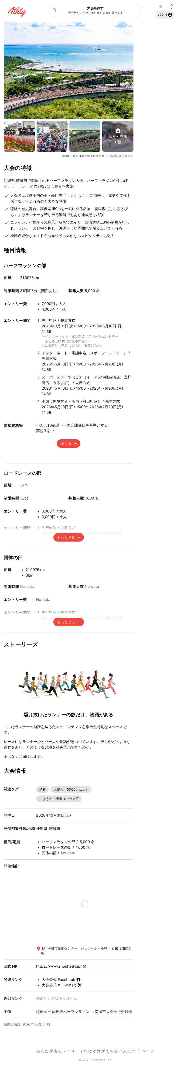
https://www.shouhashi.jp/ (59, 966)
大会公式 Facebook (58, 979)
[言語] (161, 6)
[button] (95, 10)
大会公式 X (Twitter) (59, 985)
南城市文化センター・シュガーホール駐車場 (81, 948)
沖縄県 (41, 828)
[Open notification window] (171, 6)
